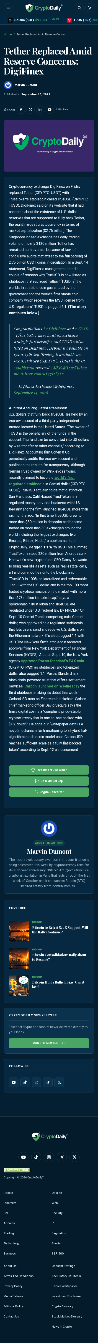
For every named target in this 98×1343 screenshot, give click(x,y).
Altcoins (9, 1223)
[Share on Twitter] (30, 110)
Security (57, 1213)
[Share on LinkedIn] (40, 110)
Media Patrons (13, 1296)
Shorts (56, 1243)
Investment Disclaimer (66, 1296)
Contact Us (11, 1316)
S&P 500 (58, 1253)
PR (54, 1223)
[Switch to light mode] (89, 7)
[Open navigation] (8, 7)
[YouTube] (13, 1082)
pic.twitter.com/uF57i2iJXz (39, 373)
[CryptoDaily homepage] (44, 8)
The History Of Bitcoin (66, 1276)
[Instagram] (36, 1082)
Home (8, 34)
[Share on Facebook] (21, 110)
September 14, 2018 (31, 392)
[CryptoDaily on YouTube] (50, 110)
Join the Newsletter (49, 1043)
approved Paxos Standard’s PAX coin (52, 661)
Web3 (56, 1203)
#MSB (56, 367)
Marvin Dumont (49, 851)
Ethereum (10, 1203)
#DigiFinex (56, 328)
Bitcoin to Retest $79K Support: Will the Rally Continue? (60, 929)
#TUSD (81, 328)
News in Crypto (62, 1326)
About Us (10, 1266)
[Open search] (79, 7)
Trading (9, 1233)
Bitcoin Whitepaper (64, 1286)
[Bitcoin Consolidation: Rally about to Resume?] (19, 958)
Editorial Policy (13, 1306)
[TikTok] (25, 1082)
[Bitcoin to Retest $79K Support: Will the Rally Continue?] (19, 931)
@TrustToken (74, 367)
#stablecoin (24, 367)
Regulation (59, 1233)
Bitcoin (8, 1193)
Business (10, 1253)
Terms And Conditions (19, 1276)
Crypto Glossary (62, 1306)
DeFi (7, 1213)
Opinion (57, 1193)
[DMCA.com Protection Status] (17, 1170)
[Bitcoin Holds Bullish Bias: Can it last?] (19, 986)
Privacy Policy (13, 1286)
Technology (11, 1243)
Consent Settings (63, 1266)
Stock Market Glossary (67, 1316)
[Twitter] (59, 1082)
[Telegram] (48, 1082)
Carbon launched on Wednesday (51, 686)
